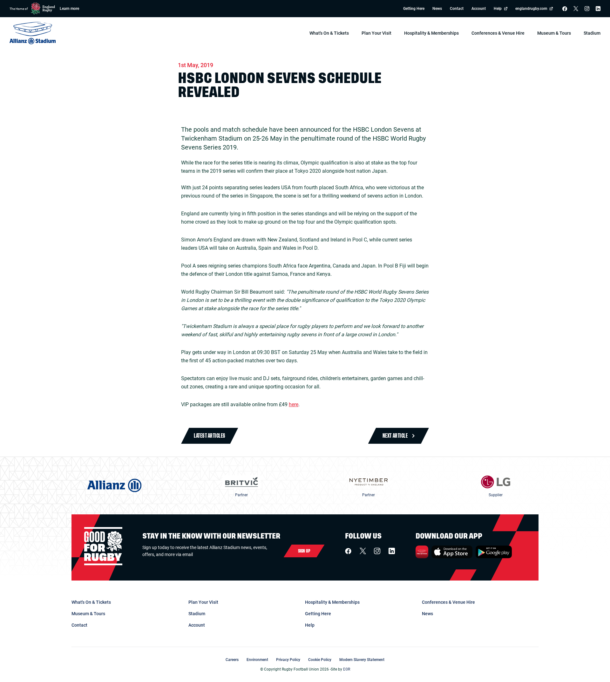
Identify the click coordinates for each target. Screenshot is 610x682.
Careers (232, 660)
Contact (457, 9)
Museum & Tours (88, 613)
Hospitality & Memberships (332, 602)
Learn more (69, 9)
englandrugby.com (531, 9)
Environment (257, 660)
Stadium (196, 613)
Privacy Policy (288, 660)
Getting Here (413, 9)
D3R (346, 669)
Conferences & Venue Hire (448, 602)
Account (478, 9)
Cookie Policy (319, 660)
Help (498, 9)
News (437, 9)
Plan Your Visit (203, 602)
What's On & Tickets (91, 602)
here (293, 404)
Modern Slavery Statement (361, 660)
